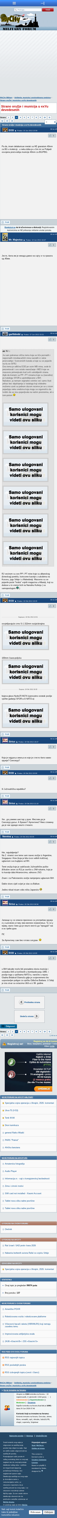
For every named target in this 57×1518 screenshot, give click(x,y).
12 (2, 121)
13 (7, 121)
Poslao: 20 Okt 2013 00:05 (24, 837)
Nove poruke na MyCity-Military (17, 1097)
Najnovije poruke (16, 1436)
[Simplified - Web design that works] (42, 1471)
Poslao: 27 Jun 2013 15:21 (34, 334)
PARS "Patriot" (12, 1140)
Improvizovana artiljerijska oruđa (20, 1334)
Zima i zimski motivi (14, 1186)
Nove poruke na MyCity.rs (14, 1158)
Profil (7, 222)
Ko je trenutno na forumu (15, 1390)
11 (49, 117)
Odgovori (10, 1026)
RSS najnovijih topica (15, 1357)
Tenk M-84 (10, 1118)
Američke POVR (12, 1309)
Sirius (12, 741)
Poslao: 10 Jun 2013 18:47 (36, 240)
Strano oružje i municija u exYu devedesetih (18, 100)
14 (12, 121)
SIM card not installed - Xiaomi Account (23, 1193)
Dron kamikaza (12, 1125)
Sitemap (29, 1436)
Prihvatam (36, 1512)
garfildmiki (14, 334)
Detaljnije (31, 1403)
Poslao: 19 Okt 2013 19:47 (28, 742)
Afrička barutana (12, 1147)
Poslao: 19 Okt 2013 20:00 (27, 773)
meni (14, 3)
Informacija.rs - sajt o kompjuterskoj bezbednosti (27, 1178)
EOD (11, 130)
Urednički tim (41, 1436)
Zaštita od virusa (38, 1448)
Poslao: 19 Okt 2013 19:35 (27, 601)
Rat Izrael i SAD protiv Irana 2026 (20, 1245)
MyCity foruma (8, 1502)
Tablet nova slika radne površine (20, 1201)
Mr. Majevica (15, 239)
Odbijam (48, 1512)
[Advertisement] (28, 64)
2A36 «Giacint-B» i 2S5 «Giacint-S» (21, 1341)
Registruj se (10, 227)
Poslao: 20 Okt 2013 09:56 (28, 904)
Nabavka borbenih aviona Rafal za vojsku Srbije (27, 1253)
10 (45, 117)
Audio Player (11, 1171)
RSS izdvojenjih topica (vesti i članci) (22, 1372)
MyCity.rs (40, 1445)
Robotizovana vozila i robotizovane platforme (25, 1316)
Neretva (6, 836)
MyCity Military (6, 97)
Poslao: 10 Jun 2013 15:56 (27, 130)
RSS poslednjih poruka (15, 1365)
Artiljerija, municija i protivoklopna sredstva (32, 97)
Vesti (33, 1445)
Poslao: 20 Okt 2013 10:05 (27, 953)
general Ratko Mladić (14, 1132)
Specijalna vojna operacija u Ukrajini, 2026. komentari (29, 1103)
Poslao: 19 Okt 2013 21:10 (28, 803)
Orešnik (8, 1229)
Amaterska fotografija (15, 1164)
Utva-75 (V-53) (11, 1110)
